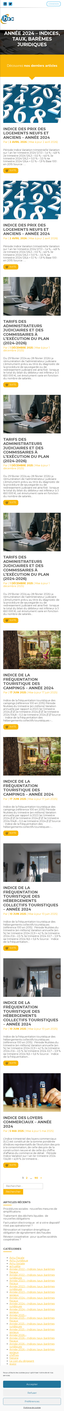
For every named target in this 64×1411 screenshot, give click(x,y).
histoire (13, 1358)
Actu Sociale (17, 1263)
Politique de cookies (32, 1407)
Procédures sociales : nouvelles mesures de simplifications (30, 1210)
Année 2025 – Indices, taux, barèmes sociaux (32, 1331)
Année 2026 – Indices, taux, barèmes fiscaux (32, 1339)
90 (36, 1177)
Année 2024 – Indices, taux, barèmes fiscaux (32, 1299)
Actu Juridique (18, 1260)
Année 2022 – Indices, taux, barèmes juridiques (32, 1276)
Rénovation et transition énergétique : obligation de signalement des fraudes (27, 1231)
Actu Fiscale (16, 1257)
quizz (12, 1363)
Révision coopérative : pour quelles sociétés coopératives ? (30, 1238)
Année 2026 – (17, 1335)
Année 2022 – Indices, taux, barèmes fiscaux (32, 1270)
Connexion (53, 4)
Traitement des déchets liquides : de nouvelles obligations (25, 1217)
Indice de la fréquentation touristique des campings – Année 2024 (28, 681)
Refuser (32, 1392)
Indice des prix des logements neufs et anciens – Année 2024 (26, 133)
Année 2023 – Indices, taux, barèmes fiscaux (32, 1282)
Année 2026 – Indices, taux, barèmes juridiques (32, 1345)
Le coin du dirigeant (21, 1361)
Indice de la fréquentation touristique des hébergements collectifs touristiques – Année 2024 (30, 898)
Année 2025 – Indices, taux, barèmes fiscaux (32, 1319)
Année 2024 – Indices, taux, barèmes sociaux (32, 1311)
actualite (15, 1266)
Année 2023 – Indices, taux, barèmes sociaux (32, 1293)
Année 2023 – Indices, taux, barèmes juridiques (32, 1288)
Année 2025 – (17, 1315)
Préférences (32, 1401)
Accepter (32, 1384)
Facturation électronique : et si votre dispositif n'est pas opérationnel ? (31, 1224)
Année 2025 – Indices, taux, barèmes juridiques (32, 1325)
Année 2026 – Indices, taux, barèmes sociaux (32, 1351)
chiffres (14, 1355)
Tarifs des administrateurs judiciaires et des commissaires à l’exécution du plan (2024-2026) (26, 332)
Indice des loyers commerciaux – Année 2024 (27, 1122)
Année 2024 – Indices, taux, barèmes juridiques (32, 1305)
